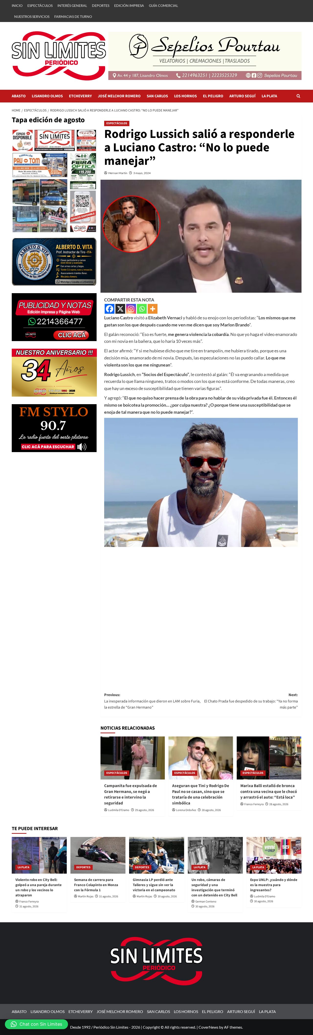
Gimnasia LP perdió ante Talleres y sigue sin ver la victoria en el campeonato (154, 885)
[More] (152, 309)
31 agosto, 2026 (28, 906)
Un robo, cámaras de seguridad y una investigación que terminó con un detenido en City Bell (214, 887)
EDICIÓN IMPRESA (129, 5)
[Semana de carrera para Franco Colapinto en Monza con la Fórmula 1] (97, 855)
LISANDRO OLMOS (47, 96)
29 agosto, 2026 (144, 810)
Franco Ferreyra (254, 804)
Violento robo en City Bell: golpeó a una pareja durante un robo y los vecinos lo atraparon (38, 887)
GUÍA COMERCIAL (163, 5)
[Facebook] (109, 309)
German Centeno (205, 902)
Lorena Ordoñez (186, 810)
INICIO (17, 5)
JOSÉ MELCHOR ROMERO (119, 96)
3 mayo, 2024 (142, 173)
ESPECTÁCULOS (40, 5)
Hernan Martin (117, 173)
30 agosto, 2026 (167, 896)
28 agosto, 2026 (211, 810)
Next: (251, 701)
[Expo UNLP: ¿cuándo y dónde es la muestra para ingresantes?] (274, 855)
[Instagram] (131, 309)
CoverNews (208, 1027)
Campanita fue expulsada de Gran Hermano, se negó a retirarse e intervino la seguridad (130, 794)
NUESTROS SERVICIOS (31, 16)
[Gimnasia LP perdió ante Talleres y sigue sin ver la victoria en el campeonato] (156, 855)
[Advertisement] (201, 614)
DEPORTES (100, 5)
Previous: (152, 701)
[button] (298, 96)
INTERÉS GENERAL (72, 5)
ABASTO (19, 96)
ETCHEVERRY (80, 96)
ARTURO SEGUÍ (242, 96)
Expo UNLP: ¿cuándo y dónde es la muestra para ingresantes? (273, 885)
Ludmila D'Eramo (118, 810)
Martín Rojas (85, 896)
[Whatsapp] (142, 309)
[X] (120, 309)
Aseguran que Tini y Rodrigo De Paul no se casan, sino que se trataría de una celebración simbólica (200, 794)
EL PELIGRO (213, 96)
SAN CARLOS (157, 96)
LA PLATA (269, 96)
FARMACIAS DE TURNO (73, 16)
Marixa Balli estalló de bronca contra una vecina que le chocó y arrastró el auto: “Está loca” (268, 792)
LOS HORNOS (185, 96)
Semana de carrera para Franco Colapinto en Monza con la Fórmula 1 (96, 885)
